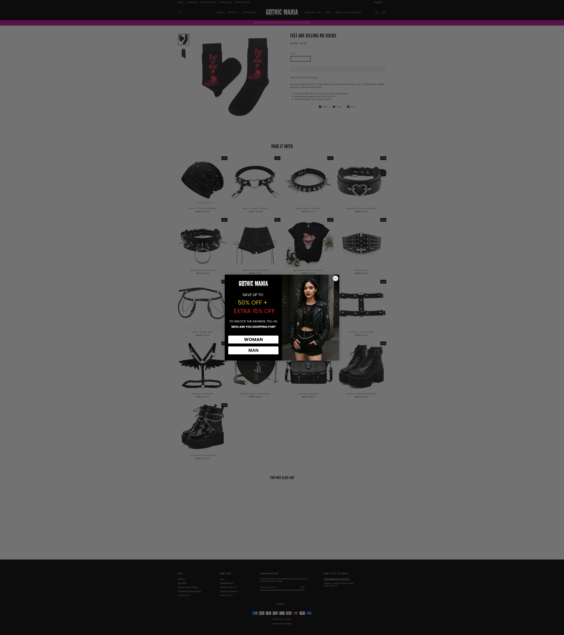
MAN (253, 350)
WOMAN (253, 339)
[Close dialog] (335, 278)
